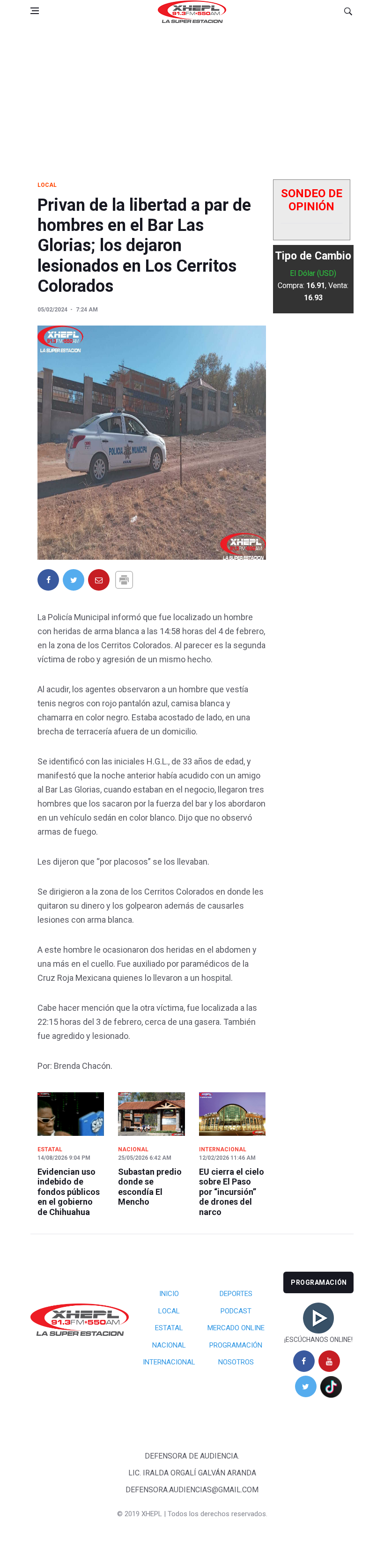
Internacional (222, 1149)
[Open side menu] (34, 10)
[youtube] (329, 1361)
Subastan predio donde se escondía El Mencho (150, 1187)
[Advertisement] (192, 92)
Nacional (133, 1149)
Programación (235, 1345)
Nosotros (236, 1362)
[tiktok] (331, 1386)
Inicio (169, 1293)
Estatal (49, 1149)
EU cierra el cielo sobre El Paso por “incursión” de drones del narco (231, 1192)
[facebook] (304, 1361)
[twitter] (306, 1386)
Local (47, 185)
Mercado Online (236, 1328)
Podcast (236, 1311)
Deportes (236, 1293)
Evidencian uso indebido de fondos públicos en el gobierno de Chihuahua (68, 1192)
